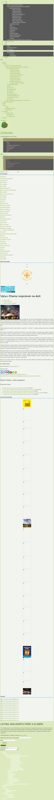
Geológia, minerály (12, 89)
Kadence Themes (23, 735)
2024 (2, 703)
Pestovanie (10, 92)
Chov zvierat (11, 87)
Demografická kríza (5, 188)
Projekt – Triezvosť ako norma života (13, 65)
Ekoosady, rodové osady (6, 194)
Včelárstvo (10, 98)
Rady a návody (4, 224)
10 (15, 701)
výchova (9, 303)
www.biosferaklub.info (14, 366)
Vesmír (3, 247)
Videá (5, 44)
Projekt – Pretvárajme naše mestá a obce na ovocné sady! (19, 39)
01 (3, 699)
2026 (2, 699)
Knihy (8, 142)
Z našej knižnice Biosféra (6, 255)
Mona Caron (11, 114)
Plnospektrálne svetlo (6, 215)
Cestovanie (4, 182)
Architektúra (4, 180)
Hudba (7, 106)
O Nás (4, 62)
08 (12, 699)
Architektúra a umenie (14, 24)
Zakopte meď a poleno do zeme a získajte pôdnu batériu (15, 388)
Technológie (4, 237)
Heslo (2, 740)
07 (11, 699)
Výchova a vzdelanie (8, 230)
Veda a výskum (5, 245)
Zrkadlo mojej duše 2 (15, 71)
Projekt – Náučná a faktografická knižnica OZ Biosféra (17, 67)
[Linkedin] (8, 372)
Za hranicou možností (15, 79)
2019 (2, 712)
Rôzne (3, 232)
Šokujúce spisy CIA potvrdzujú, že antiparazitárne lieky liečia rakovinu (17, 394)
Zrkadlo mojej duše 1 (15, 70)
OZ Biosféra (7, 132)
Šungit (8, 143)
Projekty (5, 63)
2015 (2, 720)
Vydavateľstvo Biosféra (9, 41)
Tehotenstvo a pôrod (6, 239)
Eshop (5, 140)
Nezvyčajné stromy (5, 207)
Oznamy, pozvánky (5, 209)
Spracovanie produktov (13, 97)
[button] (27, 60)
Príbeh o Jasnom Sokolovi (16, 81)
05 (8, 699)
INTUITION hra (9, 109)
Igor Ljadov (3, 197)
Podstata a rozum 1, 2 (15, 76)
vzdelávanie (14, 303)
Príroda (3, 217)
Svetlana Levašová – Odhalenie (17, 82)
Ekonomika (4, 192)
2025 (2, 701)
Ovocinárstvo (11, 90)
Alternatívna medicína (6, 178)
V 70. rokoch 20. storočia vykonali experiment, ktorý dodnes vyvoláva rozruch (19, 389)
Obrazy (8, 150)
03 (6, 699)
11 (16, 701)
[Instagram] (6, 372)
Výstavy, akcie (4, 253)
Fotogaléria (5, 111)
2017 (2, 716)
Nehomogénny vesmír (15, 78)
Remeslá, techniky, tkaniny (13, 95)
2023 (2, 705)
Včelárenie (4, 243)
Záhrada (3, 256)
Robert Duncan (13, 55)
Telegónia (3, 241)
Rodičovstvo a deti (5, 228)
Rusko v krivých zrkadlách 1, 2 (17, 75)
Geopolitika (3, 195)
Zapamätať (4, 742)
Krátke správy (4, 203)
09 (14, 701)
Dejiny (9, 86)
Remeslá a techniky (5, 226)
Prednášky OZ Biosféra (10, 108)
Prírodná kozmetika (11, 147)
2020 (2, 710)
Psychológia (4, 222)
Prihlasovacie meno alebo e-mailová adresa (10, 737)
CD (7, 151)
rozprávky (5, 303)
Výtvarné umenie (9, 113)
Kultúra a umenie (5, 205)
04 (7, 699)
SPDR (4, 103)
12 (18, 701)
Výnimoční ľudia (5, 251)
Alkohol (3, 176)
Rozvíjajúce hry (10, 148)
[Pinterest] (11, 372)
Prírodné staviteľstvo (12, 94)
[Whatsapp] (13, 372)
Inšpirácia (3, 199)
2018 (2, 714)
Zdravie (3, 258)
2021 (2, 708)
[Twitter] (4, 372)
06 (10, 699)
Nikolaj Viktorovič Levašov (13, 68)
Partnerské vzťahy (5, 211)
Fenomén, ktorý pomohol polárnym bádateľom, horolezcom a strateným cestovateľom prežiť (22, 392)
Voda (2, 249)
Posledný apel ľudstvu (15, 73)
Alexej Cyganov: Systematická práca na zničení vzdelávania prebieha (17, 391)
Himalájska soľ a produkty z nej (13, 145)
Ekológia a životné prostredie (8, 190)
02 (5, 699)
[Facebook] (2, 372)
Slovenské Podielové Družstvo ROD (9, 233)
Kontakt (6, 57)
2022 (2, 707)
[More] (15, 372)
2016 (2, 718)
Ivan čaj (3, 201)
